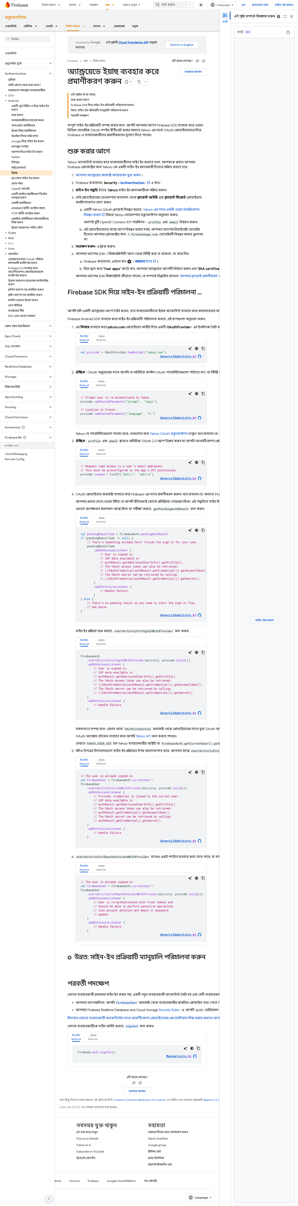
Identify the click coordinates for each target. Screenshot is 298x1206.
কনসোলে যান (260, 5)
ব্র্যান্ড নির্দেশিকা (156, 1158)
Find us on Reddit (87, 1138)
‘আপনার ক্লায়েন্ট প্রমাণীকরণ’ (198, 276)
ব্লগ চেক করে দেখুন (87, 1132)
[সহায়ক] (197, 61)
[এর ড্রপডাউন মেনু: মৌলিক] (37, 26)
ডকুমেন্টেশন (15, 17)
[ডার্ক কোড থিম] (196, 348)
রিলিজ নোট (154, 1151)
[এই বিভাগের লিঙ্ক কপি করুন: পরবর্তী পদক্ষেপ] (113, 984)
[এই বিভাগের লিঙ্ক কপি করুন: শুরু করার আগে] (114, 151)
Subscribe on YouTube (90, 1151)
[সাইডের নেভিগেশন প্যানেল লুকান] (49, 1199)
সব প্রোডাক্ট (150, 1181)
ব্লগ (243, 5)
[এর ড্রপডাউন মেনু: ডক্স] (114, 5)
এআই (49, 26)
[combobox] (173, 5)
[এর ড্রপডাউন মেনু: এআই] (57, 26)
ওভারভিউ (10, 26)
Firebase (73, 61)
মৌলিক (28, 26)
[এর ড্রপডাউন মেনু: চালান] (81, 5)
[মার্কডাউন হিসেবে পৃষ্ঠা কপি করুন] (139, 81)
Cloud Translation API (133, 42)
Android (55, 1181)
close (291, 16)
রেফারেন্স (119, 26)
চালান (72, 5)
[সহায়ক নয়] (203, 61)
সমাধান (93, 5)
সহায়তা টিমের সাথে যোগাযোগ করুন (168, 1132)
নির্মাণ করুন (49, 5)
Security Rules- (170, 1010)
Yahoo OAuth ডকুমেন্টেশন (169, 434)
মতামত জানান (193, 72)
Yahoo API (143, 736)
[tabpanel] (141, 354)
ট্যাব (143, 262)
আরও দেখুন (130, 5)
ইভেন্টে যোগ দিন (85, 1158)
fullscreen (285, 16)
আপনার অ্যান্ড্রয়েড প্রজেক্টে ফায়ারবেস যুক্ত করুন (108, 175)
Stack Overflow (158, 1138)
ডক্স (107, 5)
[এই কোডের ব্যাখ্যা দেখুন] (190, 348)
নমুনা (135, 26)
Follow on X (83, 1145)
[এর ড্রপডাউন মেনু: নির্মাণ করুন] (60, 5)
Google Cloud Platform (121, 1181)
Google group (157, 1145)
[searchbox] (27, 39)
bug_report (278, 16)
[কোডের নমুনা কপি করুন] (203, 348)
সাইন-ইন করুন (284, 5)
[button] (24, 63)
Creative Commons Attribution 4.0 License (139, 1100)
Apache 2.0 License (215, 1100)
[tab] (84, 338)
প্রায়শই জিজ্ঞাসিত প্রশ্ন (160, 1164)
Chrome (74, 1181)
